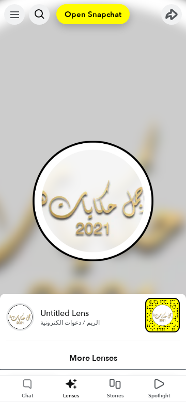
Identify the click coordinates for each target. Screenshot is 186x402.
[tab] (93, 358)
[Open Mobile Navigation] (14, 14)
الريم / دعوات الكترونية (70, 323)
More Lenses (93, 358)
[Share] (171, 14)
